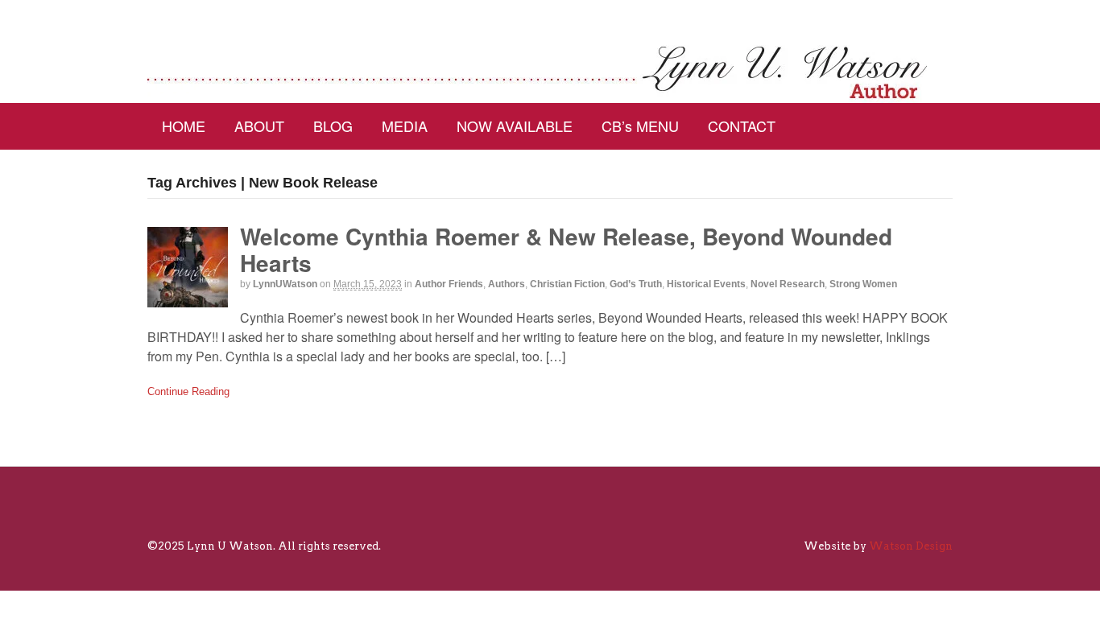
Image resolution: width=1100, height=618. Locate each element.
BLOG (333, 125)
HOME (183, 125)
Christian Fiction (567, 284)
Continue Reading (188, 391)
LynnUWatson (285, 284)
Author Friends (449, 284)
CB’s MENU (640, 125)
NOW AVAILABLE (515, 125)
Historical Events (706, 284)
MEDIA (405, 125)
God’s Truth (636, 284)
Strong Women (863, 284)
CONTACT (741, 125)
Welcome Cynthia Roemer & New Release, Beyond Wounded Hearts (566, 250)
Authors (506, 284)
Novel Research (788, 284)
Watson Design (911, 546)
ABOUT (259, 125)
